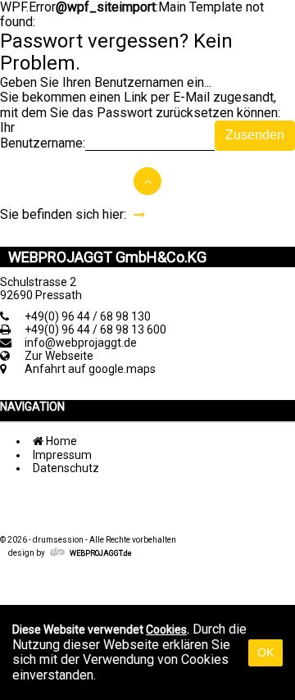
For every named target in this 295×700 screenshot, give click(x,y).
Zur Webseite (59, 355)
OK (265, 652)
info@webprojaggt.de (81, 342)
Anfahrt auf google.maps (90, 368)
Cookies (166, 629)
